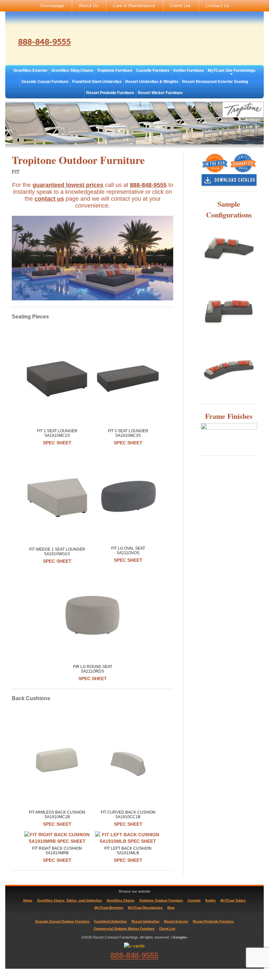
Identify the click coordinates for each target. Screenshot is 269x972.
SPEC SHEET (57, 442)
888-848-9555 (44, 42)
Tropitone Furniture (115, 70)
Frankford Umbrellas (110, 921)
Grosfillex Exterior (30, 70)
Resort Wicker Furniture (160, 93)
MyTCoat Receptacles (145, 907)
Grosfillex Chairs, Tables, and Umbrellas (69, 900)
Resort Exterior (176, 921)
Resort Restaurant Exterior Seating (215, 81)
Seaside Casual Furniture (45, 81)
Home (27, 900)
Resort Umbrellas (145, 921)
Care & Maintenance (134, 5)
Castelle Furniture (153, 70)
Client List (180, 5)
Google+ (180, 937)
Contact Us (217, 5)
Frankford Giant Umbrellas (97, 81)
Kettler (210, 900)
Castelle (194, 900)
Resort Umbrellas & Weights (151, 81)
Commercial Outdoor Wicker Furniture (124, 928)
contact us (49, 198)
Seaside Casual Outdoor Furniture (62, 921)
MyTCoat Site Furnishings (232, 70)
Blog (171, 907)
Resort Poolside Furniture (110, 93)
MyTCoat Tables (233, 900)
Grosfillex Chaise (120, 900)
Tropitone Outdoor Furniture (161, 900)
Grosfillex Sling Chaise (72, 70)
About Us (88, 5)
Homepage (52, 5)
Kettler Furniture (188, 70)
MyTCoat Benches (108, 907)
